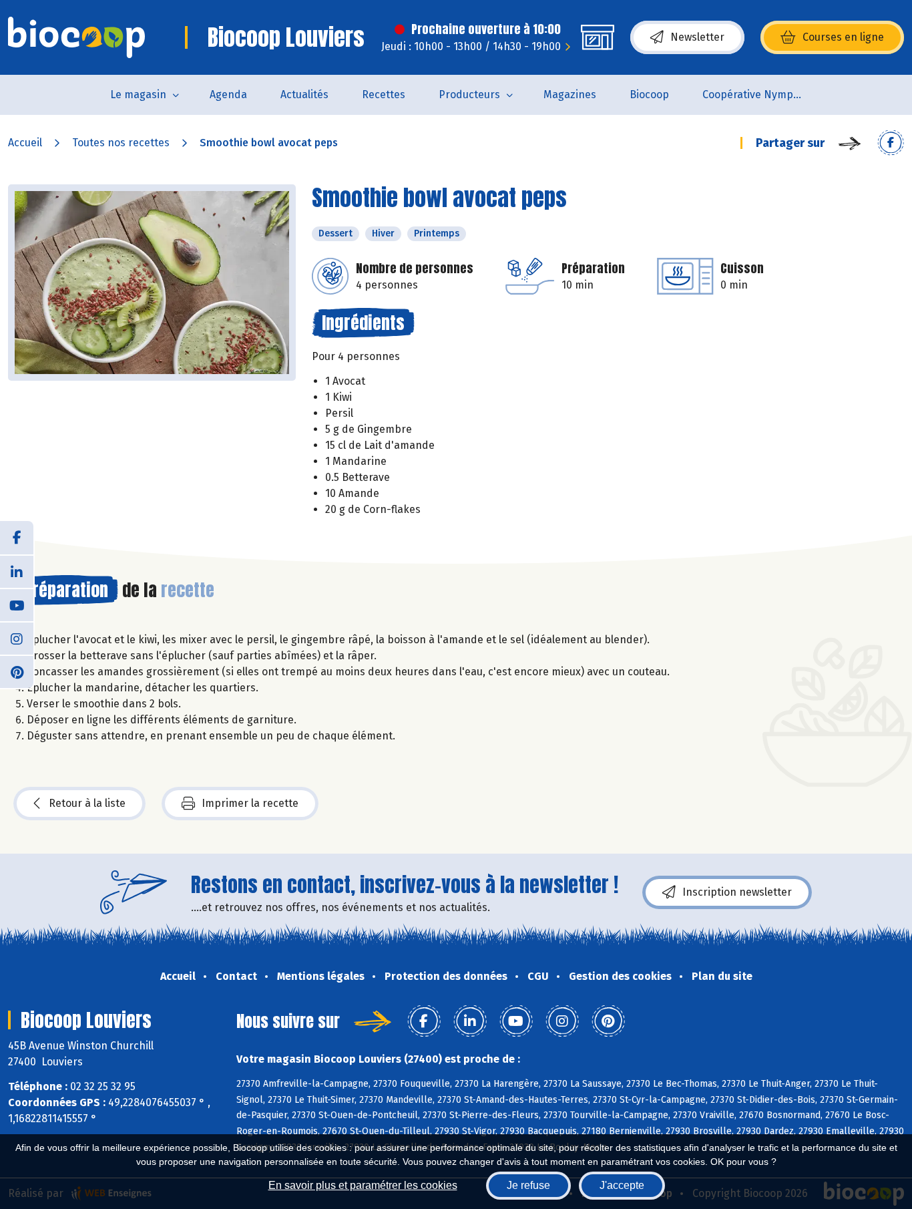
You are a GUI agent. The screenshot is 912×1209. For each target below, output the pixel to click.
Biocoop (649, 94)
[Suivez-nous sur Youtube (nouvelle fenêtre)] (16, 604)
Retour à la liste (87, 803)
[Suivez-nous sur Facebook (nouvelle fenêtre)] (16, 537)
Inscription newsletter (737, 892)
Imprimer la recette (250, 803)
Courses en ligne (843, 37)
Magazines (569, 94)
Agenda (228, 94)
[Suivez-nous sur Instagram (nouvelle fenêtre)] (16, 638)
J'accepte (622, 1185)
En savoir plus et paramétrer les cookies (362, 1185)
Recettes (383, 94)
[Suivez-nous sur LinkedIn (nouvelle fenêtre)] (16, 571)
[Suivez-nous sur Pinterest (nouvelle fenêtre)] (16, 671)
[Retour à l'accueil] (76, 37)
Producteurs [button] (469, 94)
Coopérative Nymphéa (757, 94)
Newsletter (697, 37)
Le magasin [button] (138, 94)
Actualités (304, 94)
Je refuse (528, 1185)
